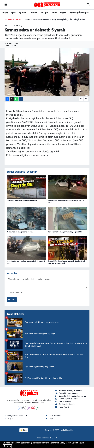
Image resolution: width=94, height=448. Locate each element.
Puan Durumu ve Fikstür (68, 399)
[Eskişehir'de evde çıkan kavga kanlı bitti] (26, 187)
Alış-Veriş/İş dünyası (79, 13)
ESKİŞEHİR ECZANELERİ (17, 416)
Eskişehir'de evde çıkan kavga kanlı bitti (22, 200)
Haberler (9, 26)
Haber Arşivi (64, 407)
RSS (25, 430)
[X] (24, 408)
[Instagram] (29, 408)
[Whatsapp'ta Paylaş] (16, 99)
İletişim (10, 418)
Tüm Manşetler (65, 401)
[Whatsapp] (38, 408)
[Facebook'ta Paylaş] (7, 99)
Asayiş (5, 13)
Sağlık (63, 13)
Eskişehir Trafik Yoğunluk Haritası (73, 396)
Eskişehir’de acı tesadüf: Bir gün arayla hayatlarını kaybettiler (54, 19)
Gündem (33, 13)
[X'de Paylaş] (12, 99)
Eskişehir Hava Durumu (68, 393)
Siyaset (22, 13)
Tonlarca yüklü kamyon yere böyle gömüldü (65, 232)
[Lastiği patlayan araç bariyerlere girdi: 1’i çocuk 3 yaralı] (26, 247)
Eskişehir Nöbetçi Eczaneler (70, 390)
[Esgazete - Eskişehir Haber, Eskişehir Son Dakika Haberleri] (46, 4)
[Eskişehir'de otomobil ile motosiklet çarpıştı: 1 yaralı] (68, 187)
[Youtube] (33, 408)
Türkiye (44, 13)
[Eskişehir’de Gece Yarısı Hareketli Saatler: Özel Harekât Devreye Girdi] (68, 247)
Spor (13, 13)
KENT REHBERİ (54, 416)
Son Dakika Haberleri (67, 404)
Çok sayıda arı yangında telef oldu (20, 232)
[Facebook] (20, 408)
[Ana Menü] (6, 4)
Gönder (11, 299)
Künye (50, 418)
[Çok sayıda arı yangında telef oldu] (26, 218)
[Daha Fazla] (21, 99)
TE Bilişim (53, 438)
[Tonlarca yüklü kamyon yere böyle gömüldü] (68, 218)
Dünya (54, 13)
